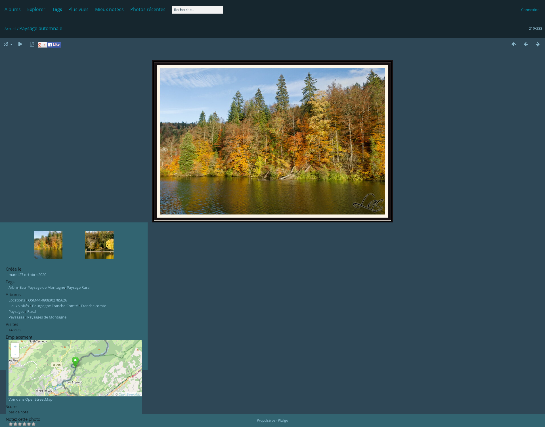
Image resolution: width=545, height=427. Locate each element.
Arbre (13, 287)
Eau (23, 287)
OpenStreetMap (130, 394)
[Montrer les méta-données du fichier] (32, 44)
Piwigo (283, 420)
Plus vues (78, 9)
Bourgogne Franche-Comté (55, 305)
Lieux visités (19, 305)
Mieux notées (109, 9)
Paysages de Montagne (46, 317)
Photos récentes (147, 9)
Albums (13, 9)
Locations (17, 300)
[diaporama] (20, 44)
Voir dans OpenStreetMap (31, 399)
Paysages (16, 311)
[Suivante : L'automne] (538, 44)
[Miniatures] (514, 44)
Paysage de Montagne (46, 287)
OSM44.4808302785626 (47, 300)
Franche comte (93, 305)
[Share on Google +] (42, 46)
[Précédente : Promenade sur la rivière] (526, 44)
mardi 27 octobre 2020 (27, 274)
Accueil (10, 28)
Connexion (530, 9)
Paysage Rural (78, 287)
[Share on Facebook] (54, 46)
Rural (31, 311)
